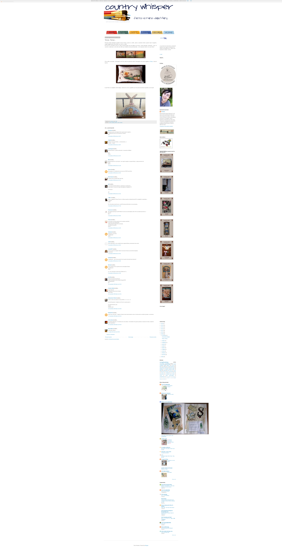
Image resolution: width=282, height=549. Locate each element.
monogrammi (162, 376)
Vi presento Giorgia (166, 336)
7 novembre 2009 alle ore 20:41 (114, 253)
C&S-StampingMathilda (166, 522)
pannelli (171, 371)
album (169, 376)
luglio (163, 346)
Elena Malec (110, 328)
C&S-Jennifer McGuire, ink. (167, 531)
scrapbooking (164, 362)
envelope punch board (170, 374)
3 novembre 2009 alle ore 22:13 (114, 180)
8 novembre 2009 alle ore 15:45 (114, 261)
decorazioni (162, 374)
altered (167, 365)
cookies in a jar (169, 377)
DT (166, 376)
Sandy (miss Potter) (112, 298)
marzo (163, 351)
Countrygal (110, 148)
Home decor (170, 370)
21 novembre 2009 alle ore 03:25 (114, 324)
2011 (162, 330)
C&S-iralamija (164, 494)
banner (162, 372)
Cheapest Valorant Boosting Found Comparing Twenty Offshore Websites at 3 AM (168, 500)
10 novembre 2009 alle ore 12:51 (114, 294)
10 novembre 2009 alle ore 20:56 (114, 308)
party (161, 370)
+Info (188, 0)
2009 (162, 333)
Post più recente (108, 337)
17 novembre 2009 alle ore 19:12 (114, 316)
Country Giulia (111, 288)
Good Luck (163, 523)
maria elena (110, 320)
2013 (162, 327)
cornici (173, 372)
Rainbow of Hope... (164, 469)
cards (175, 370)
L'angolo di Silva (164, 459)
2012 (162, 328)
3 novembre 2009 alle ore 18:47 (114, 136)
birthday (161, 369)
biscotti (162, 371)
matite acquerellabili (170, 375)
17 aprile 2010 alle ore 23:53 (114, 331)
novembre (164, 335)
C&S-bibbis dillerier (165, 471)
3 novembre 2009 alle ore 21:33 (114, 165)
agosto (163, 344)
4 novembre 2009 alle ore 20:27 (114, 237)
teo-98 (109, 277)
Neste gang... (169, 472)
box (160, 377)
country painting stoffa (113, 122)
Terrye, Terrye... (165, 338)
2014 (162, 325)
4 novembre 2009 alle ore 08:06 (114, 215)
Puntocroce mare (170, 394)
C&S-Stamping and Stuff (166, 517)
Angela (109, 140)
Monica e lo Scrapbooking (166, 401)
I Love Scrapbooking (165, 384)
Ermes (109, 169)
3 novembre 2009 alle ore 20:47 (114, 155)
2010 (162, 332)
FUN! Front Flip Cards (165, 532)
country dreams (171, 366)
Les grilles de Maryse (165, 447)
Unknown (110, 232)
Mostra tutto (174, 479)
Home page (130, 337)
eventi (161, 375)
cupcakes (166, 371)
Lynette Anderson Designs (166, 468)
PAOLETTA (110, 312)
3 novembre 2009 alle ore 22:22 (114, 193)
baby (175, 371)
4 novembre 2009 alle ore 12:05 (114, 228)
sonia (109, 241)
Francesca (110, 209)
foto (160, 366)
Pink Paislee (163, 498)
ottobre (163, 340)
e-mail (161, 54)
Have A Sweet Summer (165, 491)
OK (191, 0)
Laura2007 (110, 249)
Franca (109, 219)
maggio (163, 349)
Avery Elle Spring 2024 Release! (167, 528)
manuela (163, 111)
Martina (109, 264)
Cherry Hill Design (165, 527)
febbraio (164, 352)
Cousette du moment (165, 452)
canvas (164, 377)
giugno (163, 347)
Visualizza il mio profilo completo (166, 126)
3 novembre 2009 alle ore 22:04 (114, 172)
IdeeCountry (110, 176)
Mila (109, 159)
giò (108, 184)
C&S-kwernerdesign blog (166, 484)
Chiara (151, 61)
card (173, 365)
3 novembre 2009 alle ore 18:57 (114, 144)
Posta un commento (111, 334)
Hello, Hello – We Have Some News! (167, 507)
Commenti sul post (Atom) (114, 339)
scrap (165, 370)
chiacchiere (162, 367)
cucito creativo (119, 122)
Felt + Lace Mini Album (165, 495)
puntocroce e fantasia (165, 393)
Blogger (146, 545)
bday (167, 367)
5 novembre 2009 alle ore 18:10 (114, 245)
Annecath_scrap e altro (166, 451)
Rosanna (110, 130)
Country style (164, 438)
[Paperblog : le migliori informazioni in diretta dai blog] (163, 39)
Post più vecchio (153, 337)
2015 (162, 323)
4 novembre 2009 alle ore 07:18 (114, 205)
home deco (172, 367)
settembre (164, 342)
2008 (162, 356)
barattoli (173, 376)
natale (164, 366)
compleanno (168, 372)
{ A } (162, 454)
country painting (165, 364)
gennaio (164, 354)
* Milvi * (109, 197)
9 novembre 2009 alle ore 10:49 (114, 273)
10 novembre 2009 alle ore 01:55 (114, 284)
